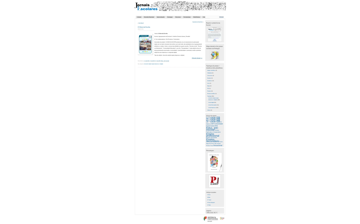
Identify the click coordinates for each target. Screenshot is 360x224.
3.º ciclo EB (157, 60)
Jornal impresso (212, 107)
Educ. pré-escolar (165, 60)
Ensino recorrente (211, 137)
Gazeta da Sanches (197, 22)
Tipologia (209, 96)
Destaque (169, 17)
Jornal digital (211, 102)
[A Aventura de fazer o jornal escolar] (214, 171)
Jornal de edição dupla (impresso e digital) (153, 63)
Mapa (208, 85)
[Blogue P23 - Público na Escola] (215, 187)
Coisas (208, 194)
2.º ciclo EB (152, 60)
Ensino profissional (212, 134)
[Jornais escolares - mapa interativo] (215, 59)
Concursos (209, 75)
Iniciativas (209, 80)
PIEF (215, 143)
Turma (211, 145)
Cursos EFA (214, 126)
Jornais (139, 17)
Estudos (209, 78)
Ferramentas (187, 17)
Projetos (209, 91)
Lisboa (221, 141)
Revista (208, 145)
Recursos (178, 17)
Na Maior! (141, 23)
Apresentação (160, 17)
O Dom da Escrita (144, 27)
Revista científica (211, 93)
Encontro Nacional (149, 17)
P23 (208, 88)
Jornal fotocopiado (212, 105)
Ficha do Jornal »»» (197, 58)
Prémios (219, 143)
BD (221, 122)
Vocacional (217, 145)
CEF (212, 124)
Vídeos (208, 110)
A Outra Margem (211, 202)
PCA (210, 143)
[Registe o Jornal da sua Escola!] (214, 41)
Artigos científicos (211, 70)
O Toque (209, 199)
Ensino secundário (212, 140)
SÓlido (208, 197)
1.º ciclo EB (146, 60)
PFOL (212, 143)
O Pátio (209, 205)
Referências (196, 17)
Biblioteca (208, 123)
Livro (208, 83)
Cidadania (209, 72)
